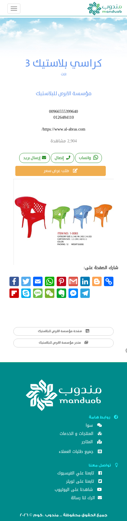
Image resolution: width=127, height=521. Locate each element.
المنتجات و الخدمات (77, 434)
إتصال (60, 158)
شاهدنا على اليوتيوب (74, 490)
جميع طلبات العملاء (77, 452)
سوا (90, 426)
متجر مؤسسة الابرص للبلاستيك (60, 342)
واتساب (85, 158)
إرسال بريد (31, 158)
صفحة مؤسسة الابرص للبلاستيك (60, 331)
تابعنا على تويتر (80, 482)
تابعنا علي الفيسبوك (76, 473)
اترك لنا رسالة (83, 498)
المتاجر (88, 442)
